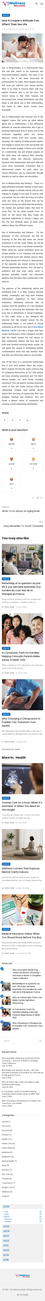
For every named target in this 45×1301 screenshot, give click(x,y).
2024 (6, 1231)
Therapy (5, 1178)
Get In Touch (22, 1295)
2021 (6, 1245)
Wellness (6, 1192)
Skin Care (6, 1174)
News (4, 1165)
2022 (6, 1241)
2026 (6, 1206)
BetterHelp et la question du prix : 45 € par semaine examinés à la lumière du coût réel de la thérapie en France (21, 589)
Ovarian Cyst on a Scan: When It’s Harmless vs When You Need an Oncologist (22, 806)
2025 (6, 1226)
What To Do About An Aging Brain (21, 511)
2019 (6, 1255)
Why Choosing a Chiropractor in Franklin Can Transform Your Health (21, 722)
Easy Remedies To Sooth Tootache (23, 525)
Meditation (6, 1156)
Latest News (7, 1148)
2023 (6, 1236)
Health (6, 15)
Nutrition (5, 1170)
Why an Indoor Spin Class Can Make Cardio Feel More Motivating (27, 1000)
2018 (6, 1260)
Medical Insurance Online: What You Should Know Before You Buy (21, 935)
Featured (6, 1130)
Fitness (5, 1135)
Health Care (7, 1143)
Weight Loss (7, 1187)
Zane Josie (9, 607)
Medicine (6, 1152)
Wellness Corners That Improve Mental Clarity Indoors (21, 870)
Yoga (4, 1196)
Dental (5, 1121)
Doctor (5, 1126)
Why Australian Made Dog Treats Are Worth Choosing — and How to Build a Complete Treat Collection (26, 974)
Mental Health (8, 1161)
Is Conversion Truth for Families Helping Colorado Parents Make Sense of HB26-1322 (21, 656)
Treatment (7, 1183)
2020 (6, 1250)
